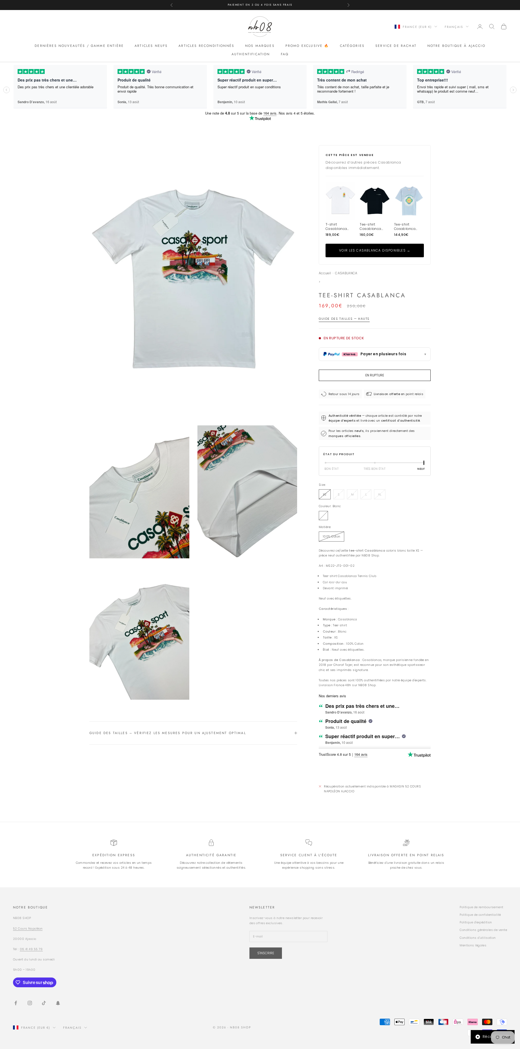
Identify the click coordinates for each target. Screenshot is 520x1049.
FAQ (284, 53)
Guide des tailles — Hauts (344, 319)
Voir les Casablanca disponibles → (375, 250)
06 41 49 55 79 (31, 949)
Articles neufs (151, 45)
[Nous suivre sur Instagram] (29, 1003)
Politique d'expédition (476, 922)
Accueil (325, 273)
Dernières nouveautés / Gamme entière (79, 45)
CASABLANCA (346, 273)
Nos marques (260, 45)
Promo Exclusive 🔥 (307, 45)
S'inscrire (265, 953)
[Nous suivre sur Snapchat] (58, 1003)
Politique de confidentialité (480, 915)
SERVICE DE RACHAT (396, 45)
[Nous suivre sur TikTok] (44, 1003)
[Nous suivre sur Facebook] (15, 1003)
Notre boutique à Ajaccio (456, 45)
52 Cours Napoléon (28, 928)
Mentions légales (473, 945)
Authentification (251, 53)
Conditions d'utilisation (478, 938)
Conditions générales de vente (483, 930)
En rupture (374, 375)
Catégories (352, 45)
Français (454, 26)
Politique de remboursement (481, 907)
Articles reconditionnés (206, 45)
